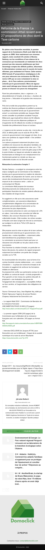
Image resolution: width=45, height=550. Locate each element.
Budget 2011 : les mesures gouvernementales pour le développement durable (12, 368)
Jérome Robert (22, 399)
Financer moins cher (14, 9)
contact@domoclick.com (29, 541)
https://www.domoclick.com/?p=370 (15, 338)
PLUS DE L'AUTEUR (31, 431)
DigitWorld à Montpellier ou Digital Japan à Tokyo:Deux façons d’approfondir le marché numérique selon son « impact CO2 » (32, 371)
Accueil (3, 9)
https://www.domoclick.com (22, 402)
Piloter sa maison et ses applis (22, 21)
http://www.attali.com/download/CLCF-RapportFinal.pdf (22, 309)
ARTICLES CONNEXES (15, 431)
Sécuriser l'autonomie (7, 24)
